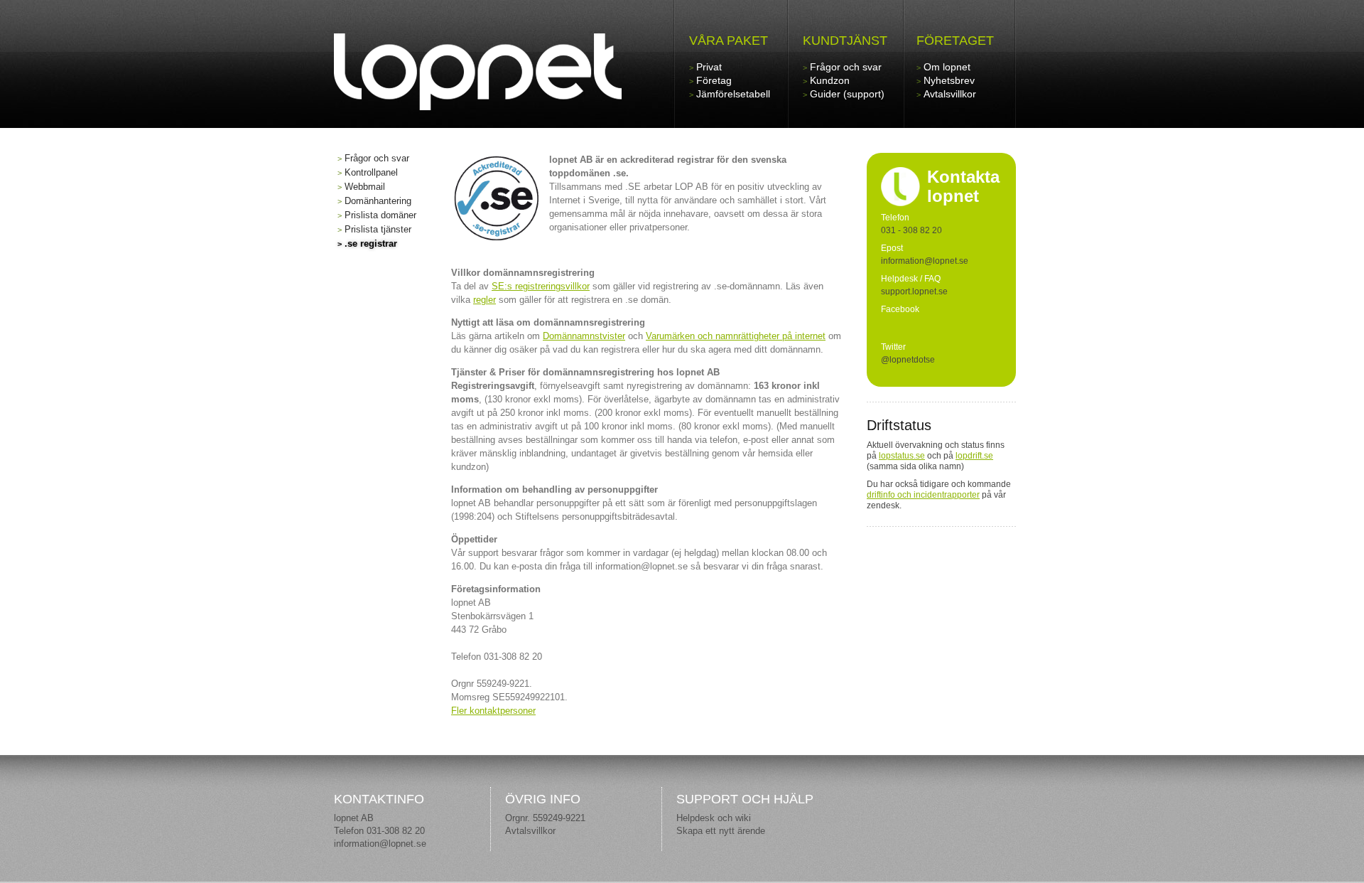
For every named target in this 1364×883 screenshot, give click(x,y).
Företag (714, 80)
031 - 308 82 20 (911, 230)
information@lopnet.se (380, 843)
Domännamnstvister (584, 336)
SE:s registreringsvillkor (541, 286)
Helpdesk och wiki (713, 818)
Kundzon (830, 80)
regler (484, 299)
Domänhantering (378, 201)
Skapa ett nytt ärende (720, 830)
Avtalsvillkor (950, 94)
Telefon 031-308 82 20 (379, 830)
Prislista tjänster (378, 229)
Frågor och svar (846, 67)
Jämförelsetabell (733, 94)
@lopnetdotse (908, 360)
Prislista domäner (380, 215)
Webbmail (365, 186)
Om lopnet (947, 67)
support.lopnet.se (914, 291)
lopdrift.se (974, 456)
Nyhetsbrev (949, 80)
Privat (709, 67)
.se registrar (371, 243)
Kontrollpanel (371, 172)
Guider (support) (847, 94)
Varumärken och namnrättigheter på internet (736, 336)
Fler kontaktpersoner (493, 710)
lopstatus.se (902, 456)
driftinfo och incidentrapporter (923, 495)
